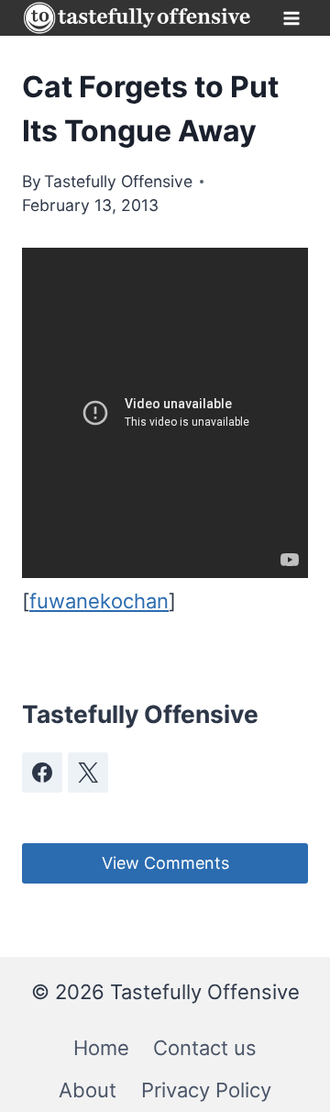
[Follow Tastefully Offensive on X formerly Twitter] (88, 772)
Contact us (205, 1048)
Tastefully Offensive (118, 181)
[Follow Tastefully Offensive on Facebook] (42, 772)
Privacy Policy (206, 1090)
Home (101, 1048)
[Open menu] (291, 18)
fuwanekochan (99, 601)
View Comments (165, 863)
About (87, 1090)
